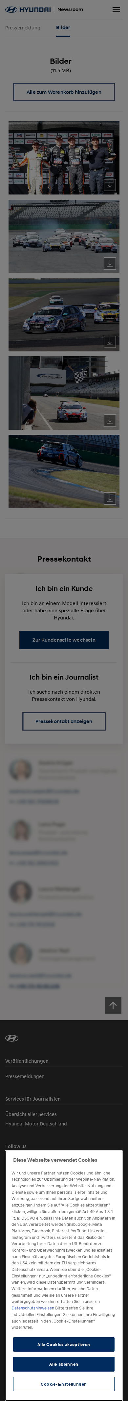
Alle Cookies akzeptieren (63, 1344)
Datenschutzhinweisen (33, 1307)
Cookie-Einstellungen (64, 1384)
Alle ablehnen (63, 1364)
